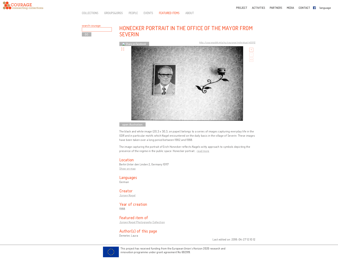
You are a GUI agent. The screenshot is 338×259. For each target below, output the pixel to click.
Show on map (127, 168)
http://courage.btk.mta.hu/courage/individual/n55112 (227, 42)
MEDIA (290, 7)
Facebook (315, 7)
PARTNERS (276, 7)
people (133, 13)
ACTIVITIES (258, 7)
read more (203, 151)
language (325, 7)
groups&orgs (113, 13)
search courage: (91, 25)
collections (90, 13)
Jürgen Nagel (127, 195)
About (189, 13)
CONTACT (304, 7)
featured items (169, 13)
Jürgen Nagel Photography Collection (142, 222)
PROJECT (241, 7)
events (148, 13)
